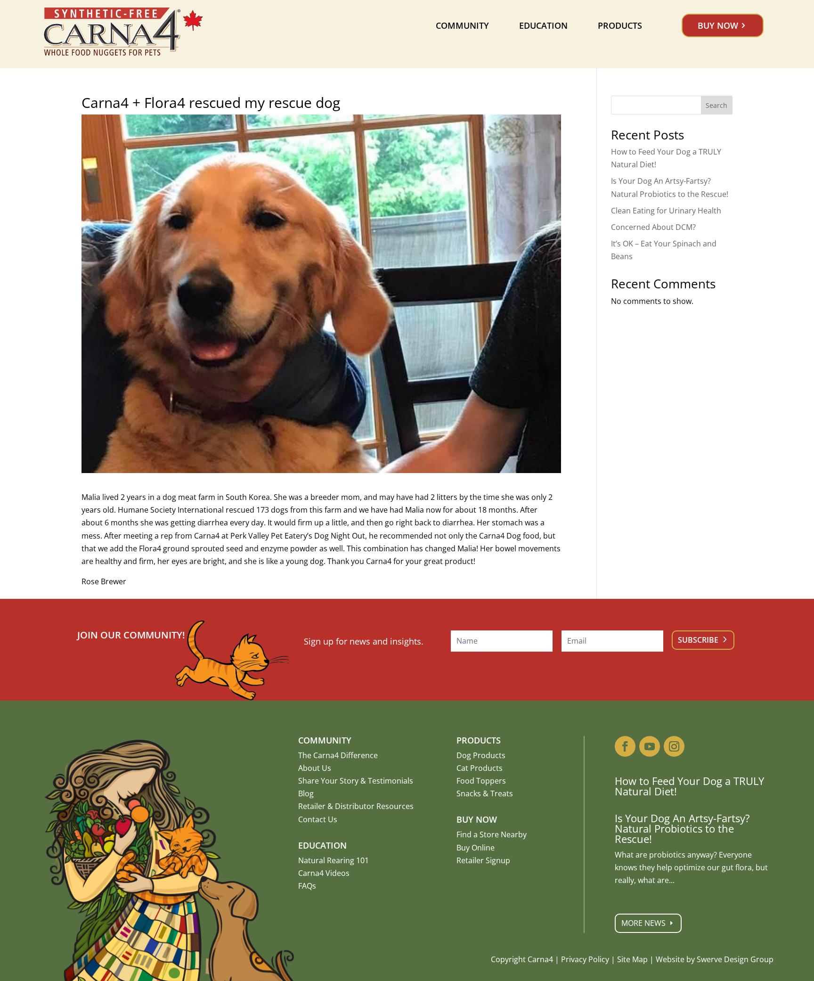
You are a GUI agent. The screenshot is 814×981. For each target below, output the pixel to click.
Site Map (632, 959)
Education (543, 25)
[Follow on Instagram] (674, 746)
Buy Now (718, 25)
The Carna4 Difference (338, 755)
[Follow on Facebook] (625, 746)
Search (716, 105)
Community (462, 25)
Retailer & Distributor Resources (356, 806)
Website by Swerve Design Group (714, 959)
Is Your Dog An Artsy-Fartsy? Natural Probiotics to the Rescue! (682, 828)
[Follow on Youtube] (649, 746)
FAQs (307, 886)
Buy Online (475, 847)
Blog (306, 793)
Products (620, 25)
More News (643, 923)
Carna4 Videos (324, 873)
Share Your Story (328, 781)
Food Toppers (481, 781)
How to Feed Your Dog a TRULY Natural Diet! (689, 786)
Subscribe (698, 640)
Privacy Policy (585, 959)
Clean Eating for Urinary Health (666, 210)
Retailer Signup (483, 860)
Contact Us (317, 819)
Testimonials (390, 781)
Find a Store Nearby (491, 834)
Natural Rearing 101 (333, 860)
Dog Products (480, 755)
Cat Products (479, 768)
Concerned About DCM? (653, 227)
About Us (314, 768)
